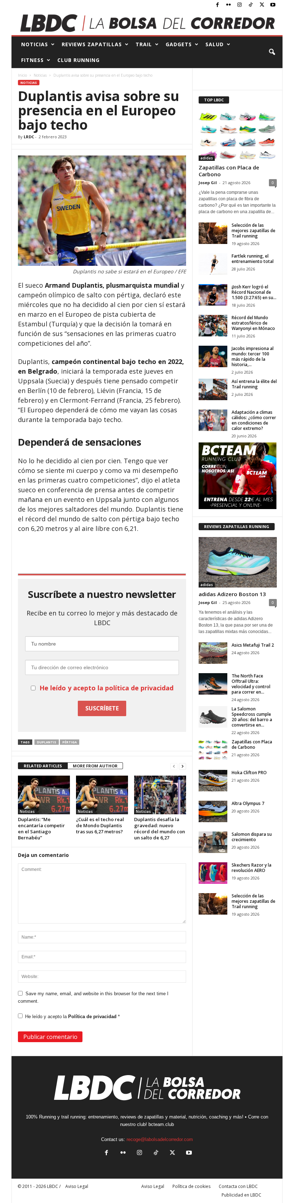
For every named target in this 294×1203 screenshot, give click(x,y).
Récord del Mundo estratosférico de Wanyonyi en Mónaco (253, 323)
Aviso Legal (152, 1186)
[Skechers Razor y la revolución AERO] (213, 873)
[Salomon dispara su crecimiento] (213, 842)
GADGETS (179, 44)
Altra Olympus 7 (248, 803)
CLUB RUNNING (78, 60)
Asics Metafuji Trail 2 (253, 645)
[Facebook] (217, 5)
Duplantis (46, 742)
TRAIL (144, 44)
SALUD (214, 44)
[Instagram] (239, 5)
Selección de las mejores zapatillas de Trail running (253, 230)
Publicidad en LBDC (241, 1195)
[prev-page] (173, 766)
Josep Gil (208, 182)
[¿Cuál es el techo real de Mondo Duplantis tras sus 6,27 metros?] (102, 795)
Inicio (22, 75)
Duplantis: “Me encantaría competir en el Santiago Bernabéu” (41, 828)
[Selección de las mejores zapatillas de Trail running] (213, 233)
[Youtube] (273, 5)
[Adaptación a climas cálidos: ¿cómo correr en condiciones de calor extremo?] (213, 420)
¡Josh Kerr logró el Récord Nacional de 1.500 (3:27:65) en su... (254, 292)
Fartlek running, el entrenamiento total (253, 258)
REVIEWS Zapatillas (92, 44)
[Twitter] (261, 5)
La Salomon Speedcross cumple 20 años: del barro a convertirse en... (252, 717)
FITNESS (32, 60)
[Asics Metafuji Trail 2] (213, 653)
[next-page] (182, 766)
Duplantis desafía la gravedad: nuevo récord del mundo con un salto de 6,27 (159, 828)
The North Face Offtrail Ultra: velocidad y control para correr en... (251, 684)
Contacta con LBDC (238, 1186)
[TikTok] (250, 5)
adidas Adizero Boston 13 (232, 594)
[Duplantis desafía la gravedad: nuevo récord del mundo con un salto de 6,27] (160, 795)
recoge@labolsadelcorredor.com (160, 1139)
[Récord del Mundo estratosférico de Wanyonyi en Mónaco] (213, 325)
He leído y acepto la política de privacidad (106, 688)
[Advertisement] (102, 553)
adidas (206, 157)
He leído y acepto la (72, 1016)
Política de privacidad (93, 1016)
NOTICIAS (34, 44)
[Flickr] (228, 5)
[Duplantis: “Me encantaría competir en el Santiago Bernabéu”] (44, 795)
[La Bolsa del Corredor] (147, 22)
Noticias (40, 75)
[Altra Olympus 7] (213, 811)
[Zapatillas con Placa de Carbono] (238, 135)
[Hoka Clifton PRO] (213, 780)
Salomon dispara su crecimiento (252, 837)
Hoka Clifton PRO (249, 773)
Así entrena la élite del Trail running (254, 384)
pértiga (69, 742)
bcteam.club (161, 1124)
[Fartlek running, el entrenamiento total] (213, 264)
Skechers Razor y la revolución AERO (251, 867)
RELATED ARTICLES (43, 765)
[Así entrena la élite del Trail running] (213, 389)
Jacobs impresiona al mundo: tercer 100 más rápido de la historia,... (253, 356)
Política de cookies (191, 1186)
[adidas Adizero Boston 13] (238, 562)
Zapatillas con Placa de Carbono (229, 171)
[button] (272, 52)
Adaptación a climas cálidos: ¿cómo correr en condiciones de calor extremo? (254, 420)
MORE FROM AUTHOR (95, 765)
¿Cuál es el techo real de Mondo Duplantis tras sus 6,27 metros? (100, 825)
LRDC (29, 136)
